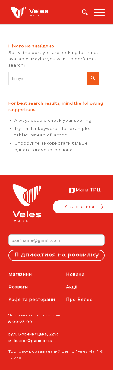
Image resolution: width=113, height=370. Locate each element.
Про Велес (79, 299)
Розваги (18, 287)
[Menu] (96, 12)
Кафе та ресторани (31, 299)
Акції (71, 287)
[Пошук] (82, 12)
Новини (75, 274)
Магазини (20, 274)
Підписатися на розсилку (56, 255)
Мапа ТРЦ (88, 189)
